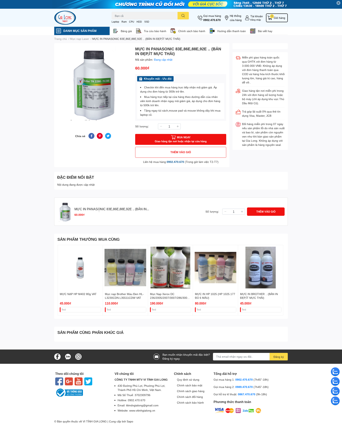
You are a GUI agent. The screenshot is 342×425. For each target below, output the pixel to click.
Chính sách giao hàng (190, 391)
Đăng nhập (255, 19)
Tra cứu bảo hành (155, 31)
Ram (124, 21)
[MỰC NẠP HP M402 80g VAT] (80, 267)
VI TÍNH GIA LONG (95, 421)
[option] (93, 83)
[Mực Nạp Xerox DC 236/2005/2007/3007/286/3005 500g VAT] (170, 267)
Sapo (130, 421)
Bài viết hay (265, 31)
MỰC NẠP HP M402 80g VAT (78, 294)
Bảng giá (126, 31)
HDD (139, 21)
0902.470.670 (212, 20)
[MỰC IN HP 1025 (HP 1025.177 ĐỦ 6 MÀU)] (215, 267)
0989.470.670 (244, 387)
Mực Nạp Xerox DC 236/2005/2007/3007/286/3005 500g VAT (169, 297)
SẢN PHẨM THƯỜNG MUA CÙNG (88, 239)
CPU (131, 21)
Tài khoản (256, 16)
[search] (183, 15)
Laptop (115, 21)
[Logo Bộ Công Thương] (82, 392)
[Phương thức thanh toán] (238, 410)
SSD (146, 21)
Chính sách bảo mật (189, 385)
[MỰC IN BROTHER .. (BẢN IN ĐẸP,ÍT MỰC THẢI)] (260, 267)
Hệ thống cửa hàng (236, 18)
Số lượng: (142, 126)
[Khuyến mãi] (171, 4)
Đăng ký (279, 356)
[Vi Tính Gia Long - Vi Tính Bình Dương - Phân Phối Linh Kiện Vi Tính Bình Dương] (78, 18)
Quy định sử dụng (188, 379)
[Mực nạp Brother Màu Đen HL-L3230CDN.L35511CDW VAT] (125, 267)
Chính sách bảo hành (191, 31)
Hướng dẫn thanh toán (231, 31)
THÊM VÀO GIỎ (180, 152)
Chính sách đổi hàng (190, 396)
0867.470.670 (247, 394)
